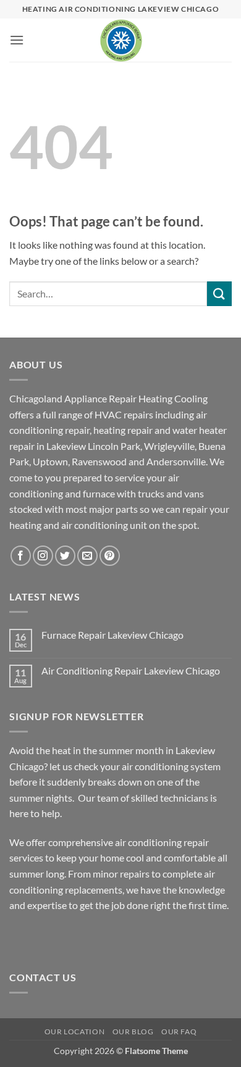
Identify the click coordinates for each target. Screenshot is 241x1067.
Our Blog (133, 1031)
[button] (16, 40)
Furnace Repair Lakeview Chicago (112, 635)
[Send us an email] (87, 556)
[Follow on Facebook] (21, 556)
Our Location (74, 1031)
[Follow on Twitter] (65, 556)
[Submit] (219, 293)
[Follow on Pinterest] (109, 556)
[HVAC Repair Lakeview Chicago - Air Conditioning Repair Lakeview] (120, 40)
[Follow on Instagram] (43, 556)
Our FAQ (179, 1031)
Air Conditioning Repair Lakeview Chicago (130, 670)
